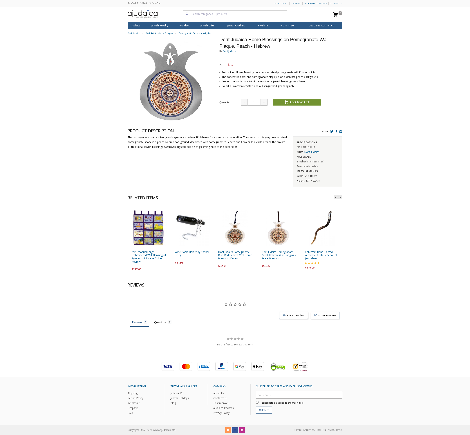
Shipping (296, 3)
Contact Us (336, 3)
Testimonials (221, 403)
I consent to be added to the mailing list (282, 402)
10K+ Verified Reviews (315, 3)
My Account (281, 3)
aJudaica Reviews (223, 408)
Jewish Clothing (236, 25)
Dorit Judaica (229, 51)
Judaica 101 (177, 393)
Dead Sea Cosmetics (321, 25)
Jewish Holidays (179, 398)
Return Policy (135, 398)
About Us (218, 393)
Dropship (133, 408)
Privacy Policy (221, 413)
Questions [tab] (160, 322)
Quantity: (224, 102)
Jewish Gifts (207, 25)
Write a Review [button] (327, 315)
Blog (173, 403)
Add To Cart (300, 102)
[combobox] (235, 14)
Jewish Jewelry (159, 25)
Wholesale (134, 403)
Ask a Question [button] (295, 315)
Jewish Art (263, 25)
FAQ (130, 413)
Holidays (184, 25)
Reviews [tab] (137, 322)
